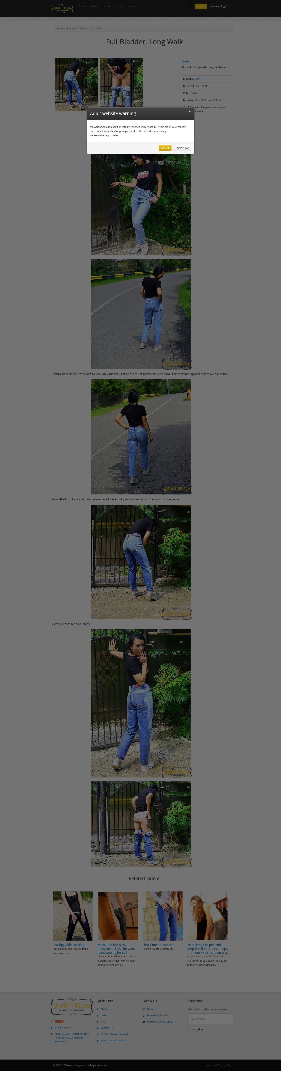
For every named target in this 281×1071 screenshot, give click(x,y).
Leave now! (182, 148)
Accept (165, 148)
